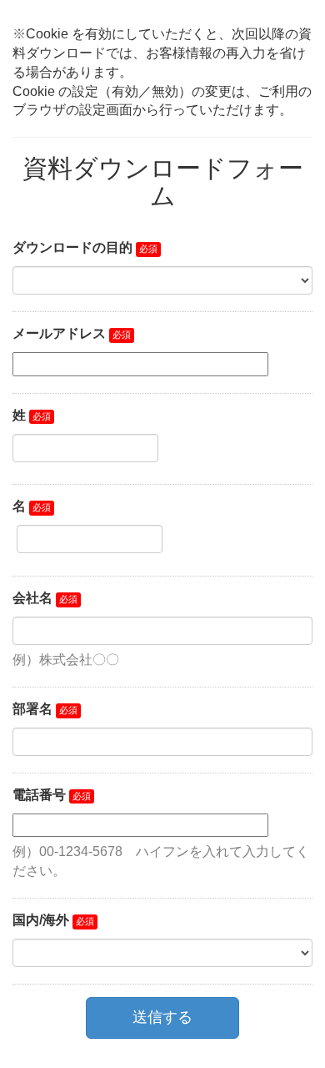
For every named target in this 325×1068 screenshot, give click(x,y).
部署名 (32, 709)
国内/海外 (40, 920)
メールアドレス (59, 333)
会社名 (32, 598)
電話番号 (39, 795)
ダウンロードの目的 (72, 247)
